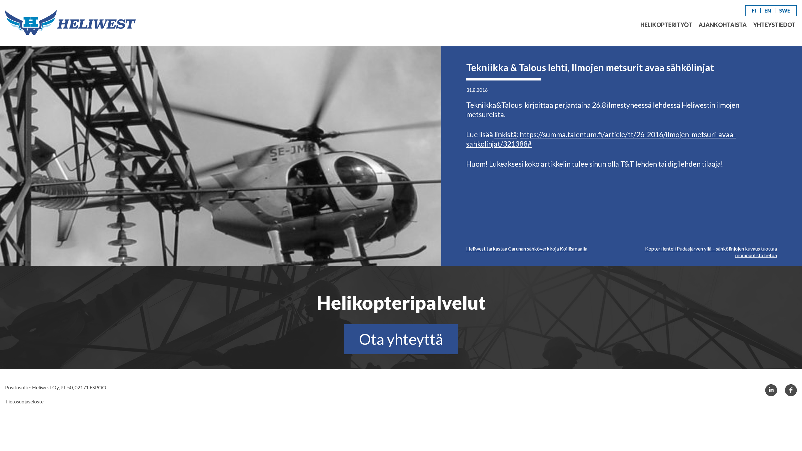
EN (767, 10)
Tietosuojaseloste (24, 401)
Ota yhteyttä (401, 339)
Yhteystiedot (774, 24)
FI (754, 10)
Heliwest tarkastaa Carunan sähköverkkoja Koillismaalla (526, 248)
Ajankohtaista (723, 24)
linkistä (505, 134)
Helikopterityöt (666, 24)
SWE (784, 10)
